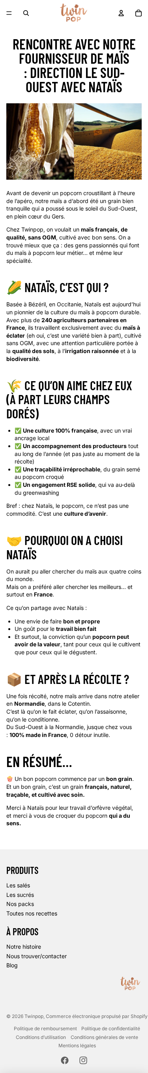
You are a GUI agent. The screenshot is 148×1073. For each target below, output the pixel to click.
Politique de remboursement (45, 1028)
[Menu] (9, 13)
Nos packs (20, 903)
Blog (12, 965)
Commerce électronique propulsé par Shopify (97, 1016)
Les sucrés (20, 894)
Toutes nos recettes (31, 913)
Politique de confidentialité (110, 1028)
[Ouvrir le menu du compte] (121, 13)
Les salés (18, 885)
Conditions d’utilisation (41, 1037)
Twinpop (33, 1016)
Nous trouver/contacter (36, 956)
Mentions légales (77, 1045)
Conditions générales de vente (104, 1037)
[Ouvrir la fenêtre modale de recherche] (26, 13)
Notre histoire (23, 946)
